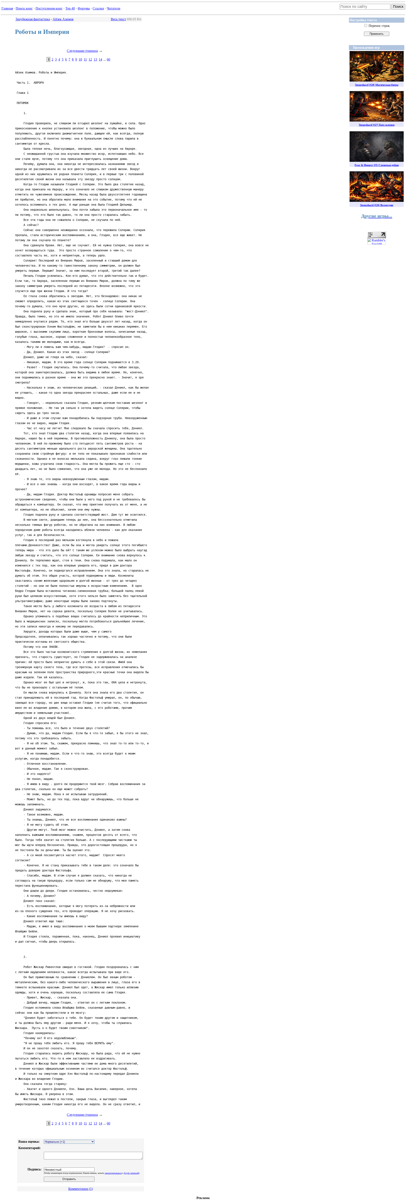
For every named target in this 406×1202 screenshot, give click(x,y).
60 (108, 59)
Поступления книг (49, 8)
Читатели (113, 8)
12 (90, 59)
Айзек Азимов (63, 19)
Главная (7, 8)
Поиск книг (24, 8)
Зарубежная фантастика (33, 19)
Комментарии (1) (80, 1189)
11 (85, 59)
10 (80, 59)
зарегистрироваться (113, 1173)
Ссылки (98, 8)
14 (100, 59)
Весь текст (118, 19)
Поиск (398, 6)
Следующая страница (82, 51)
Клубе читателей (131, 1173)
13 (95, 59)
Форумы (84, 8)
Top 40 (70, 8)
